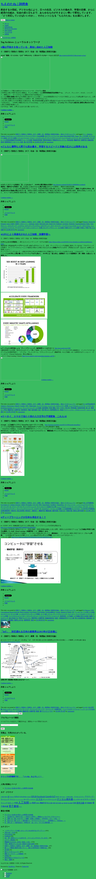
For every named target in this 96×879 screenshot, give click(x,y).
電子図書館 (88, 803)
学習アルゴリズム (25, 618)
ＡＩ (84, 134)
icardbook (7, 836)
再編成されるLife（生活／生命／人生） (17, 842)
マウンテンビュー (32, 616)
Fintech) (17, 406)
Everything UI (5, 505)
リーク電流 (4, 711)
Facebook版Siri (50, 612)
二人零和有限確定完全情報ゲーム (14, 140)
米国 (54, 803)
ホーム (6, 23)
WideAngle (32, 406)
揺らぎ (88, 408)
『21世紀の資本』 (69, 796)
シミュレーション (23, 138)
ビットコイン (17, 408)
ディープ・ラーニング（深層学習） (50, 709)
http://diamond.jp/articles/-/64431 (10, 642)
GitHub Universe (15, 505)
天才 (57, 408)
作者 (50, 408)
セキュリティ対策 (62, 406)
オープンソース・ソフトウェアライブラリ (79, 505)
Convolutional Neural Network (10, 612)
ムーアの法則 (90, 709)
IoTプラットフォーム (52, 136)
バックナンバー (7, 751)
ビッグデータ (77, 799)
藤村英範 (55, 511)
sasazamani (49, 142)
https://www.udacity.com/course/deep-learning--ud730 (38, 356)
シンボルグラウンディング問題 (29, 614)
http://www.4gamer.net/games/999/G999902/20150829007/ (18, 527)
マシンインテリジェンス (24, 509)
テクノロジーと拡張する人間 (46, 507)
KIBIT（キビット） (21, 224)
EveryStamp (41, 612)
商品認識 (70, 140)
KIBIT (12, 224)
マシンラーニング (29, 408)
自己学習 (29, 142)
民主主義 (49, 803)
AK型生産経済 (90, 404)
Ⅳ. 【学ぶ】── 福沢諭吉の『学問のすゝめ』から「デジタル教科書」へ (28, 822)
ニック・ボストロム (83, 226)
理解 (29, 410)
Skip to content (10, 20)
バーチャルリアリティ (8, 509)
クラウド (33, 799)
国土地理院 (21, 511)
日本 (30, 803)
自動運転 (11, 620)
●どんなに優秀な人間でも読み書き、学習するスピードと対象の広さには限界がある (44, 146)
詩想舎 (6, 34)
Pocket (6, 121)
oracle (37, 224)
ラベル (52, 509)
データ (19, 507)
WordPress (11, 866)
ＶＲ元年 (85, 136)
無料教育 (24, 410)
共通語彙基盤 (5, 511)
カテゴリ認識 (12, 138)
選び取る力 (46, 410)
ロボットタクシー (32, 228)
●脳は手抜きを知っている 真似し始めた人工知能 (27, 47)
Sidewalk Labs (43, 224)
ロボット (12, 711)
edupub (29, 796)
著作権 (65, 803)
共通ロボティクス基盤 (72, 228)
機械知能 (49, 511)
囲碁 (54, 408)
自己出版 (58, 803)
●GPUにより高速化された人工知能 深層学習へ (25, 234)
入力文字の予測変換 (87, 509)
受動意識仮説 (47, 140)
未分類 (6, 850)
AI (83, 404)
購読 (6, 744)
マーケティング (20, 228)
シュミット (51, 406)
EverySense (33, 612)
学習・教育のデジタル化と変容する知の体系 (19, 844)
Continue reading (7, 110)
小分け (62, 408)
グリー (14, 507)
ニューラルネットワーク (70, 138)
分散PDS (13, 511)
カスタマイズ (5, 614)
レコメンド (55, 616)
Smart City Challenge (55, 224)
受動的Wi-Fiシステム (59, 140)
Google (22, 406)
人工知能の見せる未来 (81, 616)
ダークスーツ (17, 709)
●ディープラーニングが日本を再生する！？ (23, 517)
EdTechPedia (8, 27)
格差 (34, 803)
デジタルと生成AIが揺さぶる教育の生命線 (18, 788)
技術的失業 (81, 408)
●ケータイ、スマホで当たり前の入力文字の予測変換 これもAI (34, 416)
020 (84, 503)
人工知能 (29, 140)
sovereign (65, 224)
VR (80, 136)
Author (6, 25)
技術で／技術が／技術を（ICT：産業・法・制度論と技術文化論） (38, 134)
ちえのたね (8, 32)
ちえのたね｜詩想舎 (14, 4)
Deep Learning (24, 612)
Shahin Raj (25, 866)
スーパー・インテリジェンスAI (65, 226)
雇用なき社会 (18, 620)
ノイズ (88, 406)
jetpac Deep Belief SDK (67, 136)
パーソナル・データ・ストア (84, 507)
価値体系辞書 (37, 140)
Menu (3, 20)
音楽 (32, 620)
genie (8, 224)
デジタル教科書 (65, 799)
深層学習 (84, 140)
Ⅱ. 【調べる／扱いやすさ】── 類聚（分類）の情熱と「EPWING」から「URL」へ (32, 818)
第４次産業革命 (80, 618)
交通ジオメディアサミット (48, 228)
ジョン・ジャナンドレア (38, 138)
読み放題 (70, 803)
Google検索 (40, 136)
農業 (37, 711)
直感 (2, 142)
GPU (26, 406)
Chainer (3, 136)
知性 (21, 142)
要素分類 (69, 511)
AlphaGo (89, 134)
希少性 (67, 408)
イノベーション (42, 406)
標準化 (38, 803)
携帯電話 (35, 618)
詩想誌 (6, 856)
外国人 (82, 228)
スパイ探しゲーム (46, 614)
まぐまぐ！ (11, 752)
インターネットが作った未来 (84, 612)
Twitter (63, 796)
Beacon (87, 610)
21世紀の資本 (4, 796)
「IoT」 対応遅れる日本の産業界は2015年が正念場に (29, 631)
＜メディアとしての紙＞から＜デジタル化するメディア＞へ (24, 830)
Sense (77, 136)
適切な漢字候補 (78, 511)
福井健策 (35, 410)
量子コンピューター (46, 711)
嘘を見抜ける (13, 618)
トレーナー (71, 614)
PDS (40, 505)
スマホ (39, 799)
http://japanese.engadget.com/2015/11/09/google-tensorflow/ (62, 425)
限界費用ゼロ (54, 410)
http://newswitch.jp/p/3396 (62, 348)
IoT (37, 505)
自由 (62, 803)
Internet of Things (66, 612)
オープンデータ (6, 507)
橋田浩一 (35, 511)
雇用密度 (27, 620)
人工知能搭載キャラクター (71, 509)
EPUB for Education (10, 29)
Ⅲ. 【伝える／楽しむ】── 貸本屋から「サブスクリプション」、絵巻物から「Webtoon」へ (35, 820)
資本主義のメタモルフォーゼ (14, 857)
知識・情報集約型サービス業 (64, 618)
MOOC (57, 796)
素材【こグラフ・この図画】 (14, 854)
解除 (11, 744)
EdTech (16, 797)
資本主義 (80, 803)
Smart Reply (46, 505)
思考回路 (74, 408)
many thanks (8, 30)
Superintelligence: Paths (82, 224)
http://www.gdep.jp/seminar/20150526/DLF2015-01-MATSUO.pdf (32, 537)
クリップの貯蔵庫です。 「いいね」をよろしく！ (22, 776)
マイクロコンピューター (17, 616)
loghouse (31, 224)
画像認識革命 (49, 618)
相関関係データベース (12, 142)
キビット (4, 226)
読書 (74, 803)
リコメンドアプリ (45, 616)
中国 (16, 803)
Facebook (41, 796)
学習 (87, 228)
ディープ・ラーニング (30, 709)
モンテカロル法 (84, 138)
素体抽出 (89, 618)
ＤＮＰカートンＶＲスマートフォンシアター (21, 136)
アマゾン (13, 799)
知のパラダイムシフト (68, 134)
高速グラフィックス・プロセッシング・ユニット (76, 410)
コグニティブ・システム (16, 226)
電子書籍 (14, 806)
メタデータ (37, 509)
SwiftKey (53, 505)
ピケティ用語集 (9, 840)
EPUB (33, 796)
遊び (39, 410)
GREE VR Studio (26, 505)
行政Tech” (62, 511)
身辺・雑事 (8, 859)
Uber (91, 224)
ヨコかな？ (46, 509)
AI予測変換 (89, 503)
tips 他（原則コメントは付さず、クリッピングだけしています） (26, 838)
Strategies (72, 224)
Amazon (12, 796)
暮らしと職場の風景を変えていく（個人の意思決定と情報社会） (26, 848)
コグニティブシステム (32, 226)
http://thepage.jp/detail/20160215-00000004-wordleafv (69, 184)
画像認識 (90, 140)
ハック (82, 709)
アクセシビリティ (79, 796)
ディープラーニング (54, 138)
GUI (34, 505)
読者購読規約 (5, 748)
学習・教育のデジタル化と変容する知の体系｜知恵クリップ (7, 740)
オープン (27, 799)
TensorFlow (60, 505)
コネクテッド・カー (47, 226)
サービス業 (14, 614)
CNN (92, 610)
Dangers (85, 222)
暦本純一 (28, 511)
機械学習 (77, 140)
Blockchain (10, 406)
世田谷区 (63, 616)
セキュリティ (7, 709)
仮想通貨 (45, 408)
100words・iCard (9, 832)
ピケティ (86, 799)
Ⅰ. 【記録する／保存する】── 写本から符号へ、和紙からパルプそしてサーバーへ (32, 816)
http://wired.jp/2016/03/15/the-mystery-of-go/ (72, 55)
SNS (61, 796)
